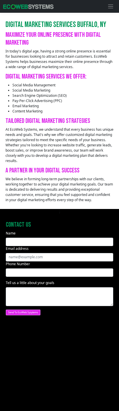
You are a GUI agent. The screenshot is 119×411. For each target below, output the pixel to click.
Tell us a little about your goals (30, 282)
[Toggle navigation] (111, 6)
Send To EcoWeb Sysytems (23, 312)
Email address (17, 248)
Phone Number (18, 263)
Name (11, 233)
